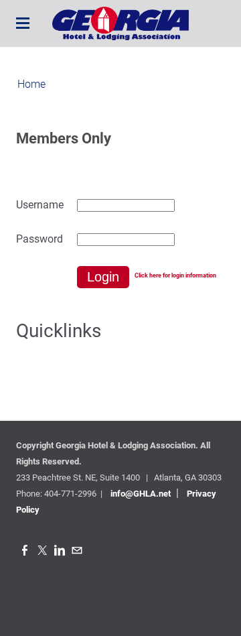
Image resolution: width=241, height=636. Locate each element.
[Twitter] (42, 550)
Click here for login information (175, 275)
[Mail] (77, 550)
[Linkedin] (59, 550)
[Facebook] (24, 550)
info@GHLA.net (140, 494)
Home (31, 84)
